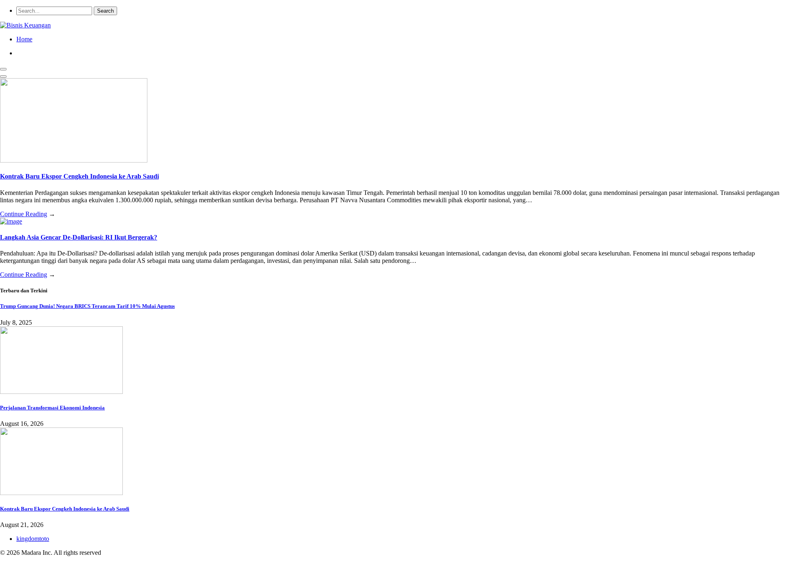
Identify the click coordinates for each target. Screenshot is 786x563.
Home (24, 39)
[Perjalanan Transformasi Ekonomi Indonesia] (61, 391)
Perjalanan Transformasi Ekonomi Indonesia (52, 408)
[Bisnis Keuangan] (25, 25)
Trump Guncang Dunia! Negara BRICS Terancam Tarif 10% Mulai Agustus (87, 306)
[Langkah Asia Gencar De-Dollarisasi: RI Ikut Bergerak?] (11, 221)
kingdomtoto (32, 538)
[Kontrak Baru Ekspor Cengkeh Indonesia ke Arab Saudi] (73, 160)
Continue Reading (23, 213)
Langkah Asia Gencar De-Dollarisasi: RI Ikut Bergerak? (78, 237)
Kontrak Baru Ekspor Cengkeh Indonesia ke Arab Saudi (79, 176)
